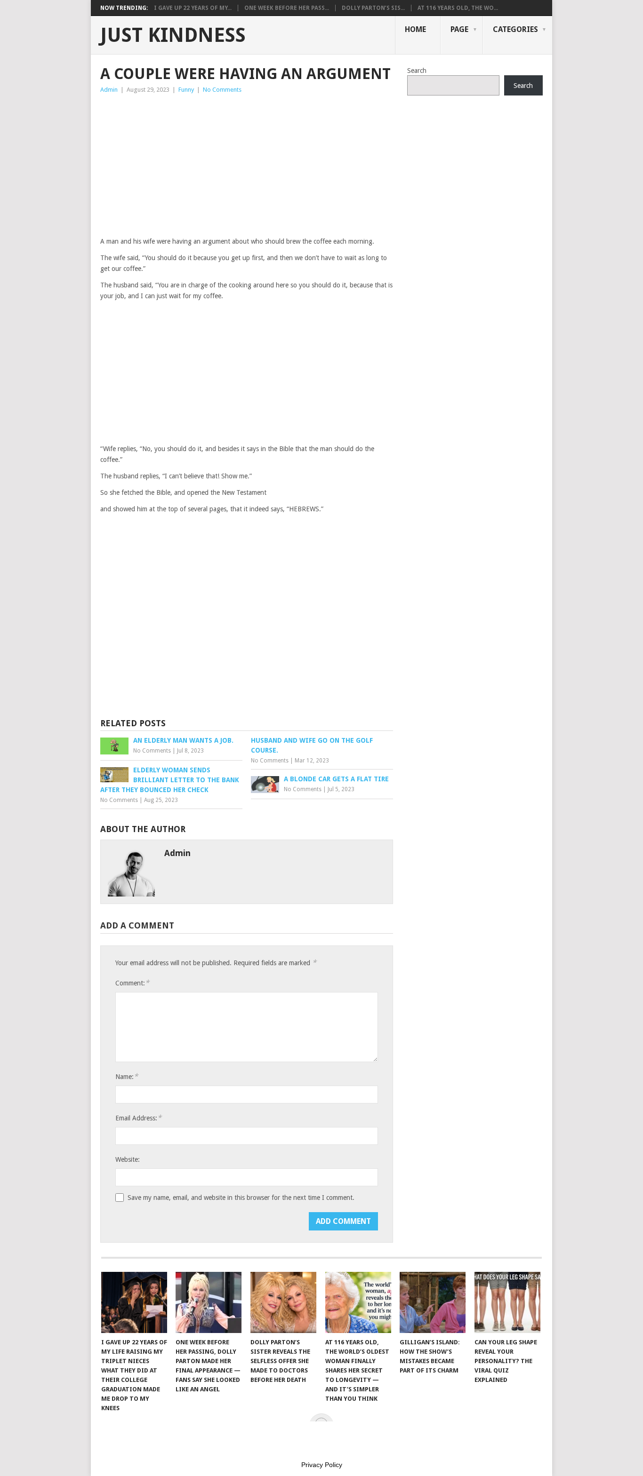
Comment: (132, 982)
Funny (186, 89)
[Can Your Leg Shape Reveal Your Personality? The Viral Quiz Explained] (507, 1302)
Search (416, 70)
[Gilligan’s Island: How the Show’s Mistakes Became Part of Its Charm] (433, 1302)
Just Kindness (173, 35)
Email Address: (138, 1117)
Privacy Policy (321, 1464)
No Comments (222, 89)
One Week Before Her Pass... (286, 8)
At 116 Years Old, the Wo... (458, 8)
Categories (515, 29)
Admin (109, 89)
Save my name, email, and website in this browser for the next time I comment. (241, 1197)
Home (415, 29)
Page (459, 29)
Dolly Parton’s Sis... (373, 8)
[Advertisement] (246, 165)
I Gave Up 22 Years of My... (193, 8)
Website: (127, 1159)
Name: (126, 1076)
